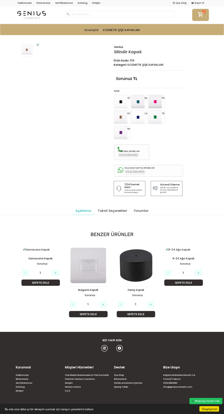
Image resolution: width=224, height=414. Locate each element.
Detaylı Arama (73, 386)
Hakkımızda (25, 3)
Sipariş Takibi (121, 386)
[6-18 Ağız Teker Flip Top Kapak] (184, 265)
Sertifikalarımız (64, 3)
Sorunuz (124, 78)
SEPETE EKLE (40, 314)
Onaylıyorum (209, 409)
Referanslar (43, 3)
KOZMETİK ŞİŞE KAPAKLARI (121, 30)
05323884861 (170, 382)
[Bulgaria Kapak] (41, 265)
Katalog (82, 3)
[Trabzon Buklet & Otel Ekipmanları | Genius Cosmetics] (39, 15)
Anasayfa (91, 30)
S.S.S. (67, 390)
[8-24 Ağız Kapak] (136, 249)
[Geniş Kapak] (88, 265)
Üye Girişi (180, 3)
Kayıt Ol (199, 3)
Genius (118, 47)
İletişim (96, 3)
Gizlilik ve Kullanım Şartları (128, 382)
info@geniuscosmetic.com (177, 386)
